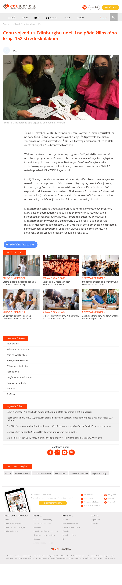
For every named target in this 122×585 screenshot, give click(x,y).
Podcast (53, 17)
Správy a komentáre (32, 24)
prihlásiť (94, 7)
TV (38, 17)
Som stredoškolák (11, 24)
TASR (15, 50)
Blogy (67, 17)
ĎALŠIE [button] (103, 17)
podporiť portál (110, 7)
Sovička (80, 17)
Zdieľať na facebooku (22, 244)
